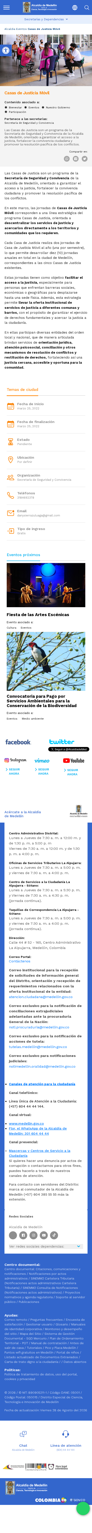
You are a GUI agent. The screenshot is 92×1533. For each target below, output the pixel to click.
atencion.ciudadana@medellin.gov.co (41, 997)
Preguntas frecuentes (47, 1319)
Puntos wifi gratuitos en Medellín (29, 1352)
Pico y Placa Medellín (61, 1347)
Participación (17, 111)
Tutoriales (35, 1347)
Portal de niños (68, 1352)
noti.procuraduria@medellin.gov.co (39, 1027)
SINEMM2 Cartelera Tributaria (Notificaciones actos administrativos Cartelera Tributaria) (40, 1283)
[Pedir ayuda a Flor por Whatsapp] (83, 1508)
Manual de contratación (49, 1343)
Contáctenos (19, 961)
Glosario (62, 1324)
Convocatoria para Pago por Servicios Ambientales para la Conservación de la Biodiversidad (42, 701)
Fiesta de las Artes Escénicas (38, 614)
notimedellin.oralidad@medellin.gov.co (42, 1066)
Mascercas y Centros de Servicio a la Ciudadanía (39, 1153)
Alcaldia (9, 29)
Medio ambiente (33, 718)
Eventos (21, 29)
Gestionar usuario (39, 1324)
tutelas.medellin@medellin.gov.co (38, 1047)
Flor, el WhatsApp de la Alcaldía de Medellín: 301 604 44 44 (38, 1131)
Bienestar (15, 107)
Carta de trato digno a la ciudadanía (31, 1362)
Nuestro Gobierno (58, 107)
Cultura (11, 627)
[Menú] (8, 7)
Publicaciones (29, 1302)
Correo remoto (16, 1319)
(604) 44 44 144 (66, 1449)
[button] (72, 7)
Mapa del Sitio (31, 1333)
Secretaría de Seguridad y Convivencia (29, 123)
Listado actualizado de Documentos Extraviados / (42, 1357)
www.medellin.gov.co (26, 1124)
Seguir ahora (14, 772)
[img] (6, 7)
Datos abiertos (75, 1362)
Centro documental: (19, 1269)
